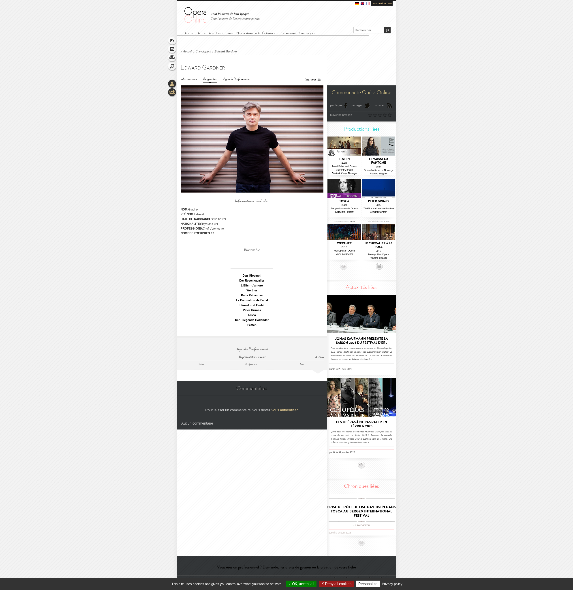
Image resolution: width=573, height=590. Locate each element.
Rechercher (172, 66)
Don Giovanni (251, 275)
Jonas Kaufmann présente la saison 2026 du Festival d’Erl (361, 340)
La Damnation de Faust (252, 300)
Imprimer (310, 79)
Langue (172, 41)
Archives (319, 357)
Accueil (187, 51)
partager (336, 105)
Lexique (172, 58)
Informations (188, 79)
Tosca (252, 315)
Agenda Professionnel (236, 79)
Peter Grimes (252, 310)
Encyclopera (203, 51)
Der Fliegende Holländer (252, 320)
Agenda (172, 49)
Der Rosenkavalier (251, 280)
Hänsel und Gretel (251, 305)
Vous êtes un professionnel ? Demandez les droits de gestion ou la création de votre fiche (286, 567)
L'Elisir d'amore (252, 285)
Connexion (172, 84)
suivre (379, 105)
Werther (251, 290)
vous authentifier (284, 410)
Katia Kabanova (252, 295)
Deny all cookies (337, 584)
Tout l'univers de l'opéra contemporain (235, 18)
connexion (379, 3)
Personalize (367, 584)
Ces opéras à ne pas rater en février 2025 (361, 424)
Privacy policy (392, 584)
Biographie (210, 79)
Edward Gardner (225, 51)
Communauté (172, 92)
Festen (252, 325)
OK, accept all (302, 584)
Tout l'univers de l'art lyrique (230, 14)
